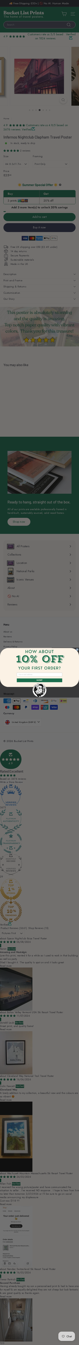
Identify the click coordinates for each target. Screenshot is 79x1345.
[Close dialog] (77, 649)
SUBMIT (39, 680)
